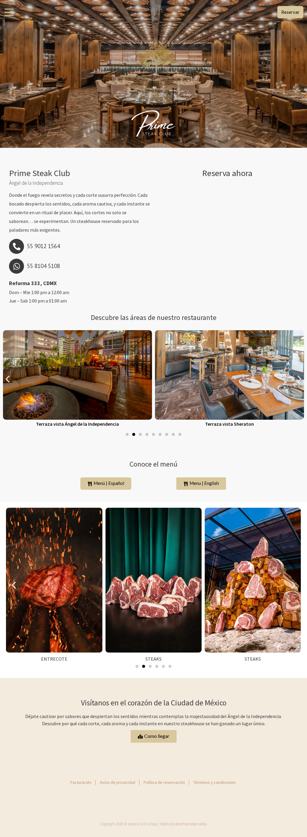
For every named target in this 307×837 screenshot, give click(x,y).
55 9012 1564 (43, 246)
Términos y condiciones (214, 782)
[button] (7, 379)
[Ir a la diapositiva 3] (140, 434)
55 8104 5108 (43, 265)
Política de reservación (164, 782)
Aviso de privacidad (117, 782)
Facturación (80, 782)
